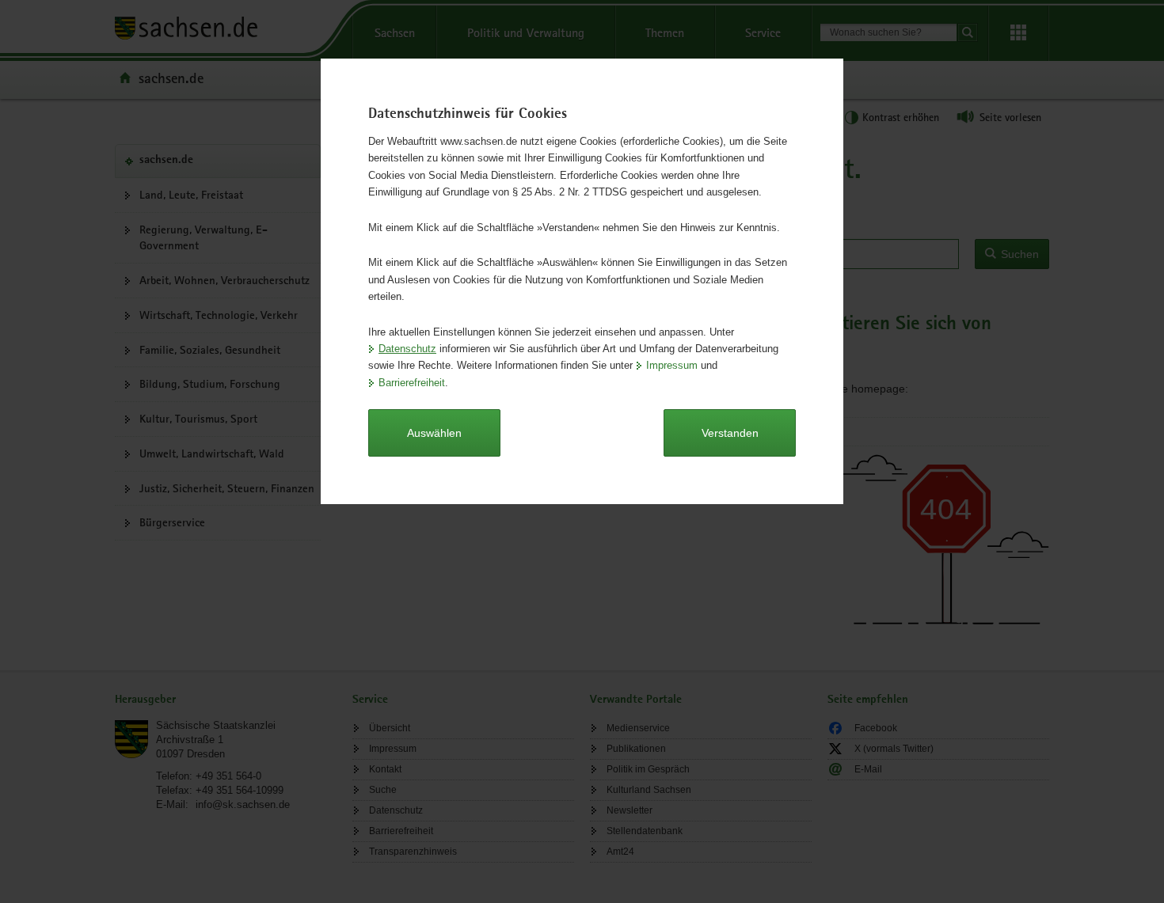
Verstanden (730, 433)
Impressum (672, 365)
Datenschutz (407, 349)
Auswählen (434, 433)
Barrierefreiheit (411, 383)
